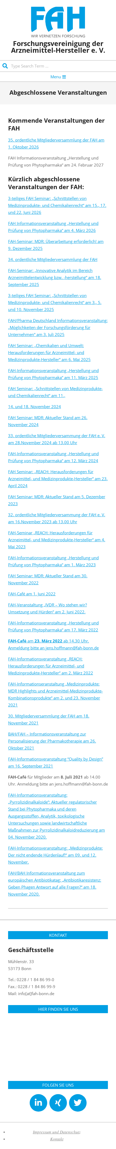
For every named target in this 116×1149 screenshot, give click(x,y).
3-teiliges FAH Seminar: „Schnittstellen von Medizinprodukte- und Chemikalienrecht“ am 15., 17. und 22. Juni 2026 (57, 205)
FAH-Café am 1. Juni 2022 (32, 593)
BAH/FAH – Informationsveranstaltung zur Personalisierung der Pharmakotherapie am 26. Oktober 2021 (52, 741)
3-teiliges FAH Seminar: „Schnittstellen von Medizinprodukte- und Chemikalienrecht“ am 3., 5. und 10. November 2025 (54, 302)
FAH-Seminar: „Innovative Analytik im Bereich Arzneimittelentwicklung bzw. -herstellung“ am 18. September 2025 (54, 277)
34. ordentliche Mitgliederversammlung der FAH (52, 259)
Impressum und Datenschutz (57, 1131)
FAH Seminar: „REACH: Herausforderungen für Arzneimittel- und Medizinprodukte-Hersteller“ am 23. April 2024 (58, 478)
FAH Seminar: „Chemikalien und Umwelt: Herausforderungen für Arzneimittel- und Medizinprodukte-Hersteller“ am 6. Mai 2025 (49, 352)
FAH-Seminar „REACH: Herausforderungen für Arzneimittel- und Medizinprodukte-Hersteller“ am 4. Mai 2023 (56, 539)
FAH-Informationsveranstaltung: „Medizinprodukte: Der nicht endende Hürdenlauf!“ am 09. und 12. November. (55, 855)
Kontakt (56, 1138)
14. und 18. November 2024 (34, 406)
